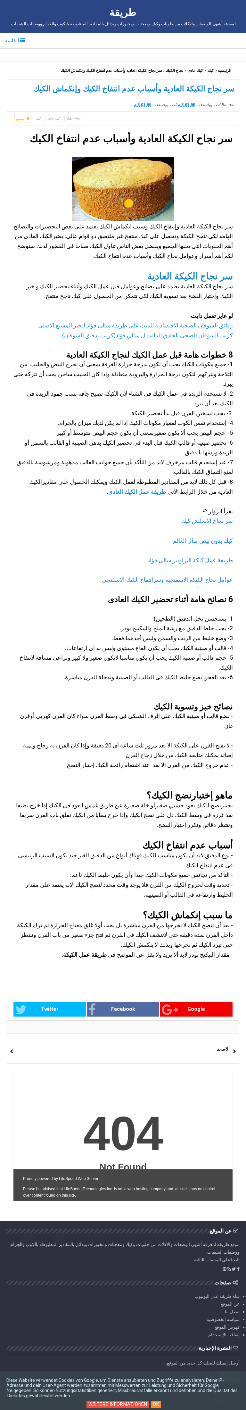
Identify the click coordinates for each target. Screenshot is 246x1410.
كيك (211, 70)
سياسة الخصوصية (223, 1319)
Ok (156, 1404)
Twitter (50, 1009)
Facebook (123, 1009)
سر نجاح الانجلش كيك (207, 520)
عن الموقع (230, 1304)
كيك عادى (195, 70)
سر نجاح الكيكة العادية (190, 276)
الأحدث (223, 1049)
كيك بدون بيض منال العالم (203, 540)
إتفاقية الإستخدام (224, 1334)
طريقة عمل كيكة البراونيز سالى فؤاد (190, 560)
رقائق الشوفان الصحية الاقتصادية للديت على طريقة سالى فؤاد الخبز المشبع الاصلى (135, 325)
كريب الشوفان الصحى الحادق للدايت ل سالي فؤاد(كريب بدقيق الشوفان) (147, 335)
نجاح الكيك (174, 70)
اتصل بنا (232, 1311)
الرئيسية (224, 70)
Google (196, 1009)
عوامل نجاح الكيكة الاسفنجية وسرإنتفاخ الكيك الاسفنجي (167, 579)
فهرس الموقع (227, 1327)
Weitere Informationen (117, 1404)
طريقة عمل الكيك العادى (137, 491)
